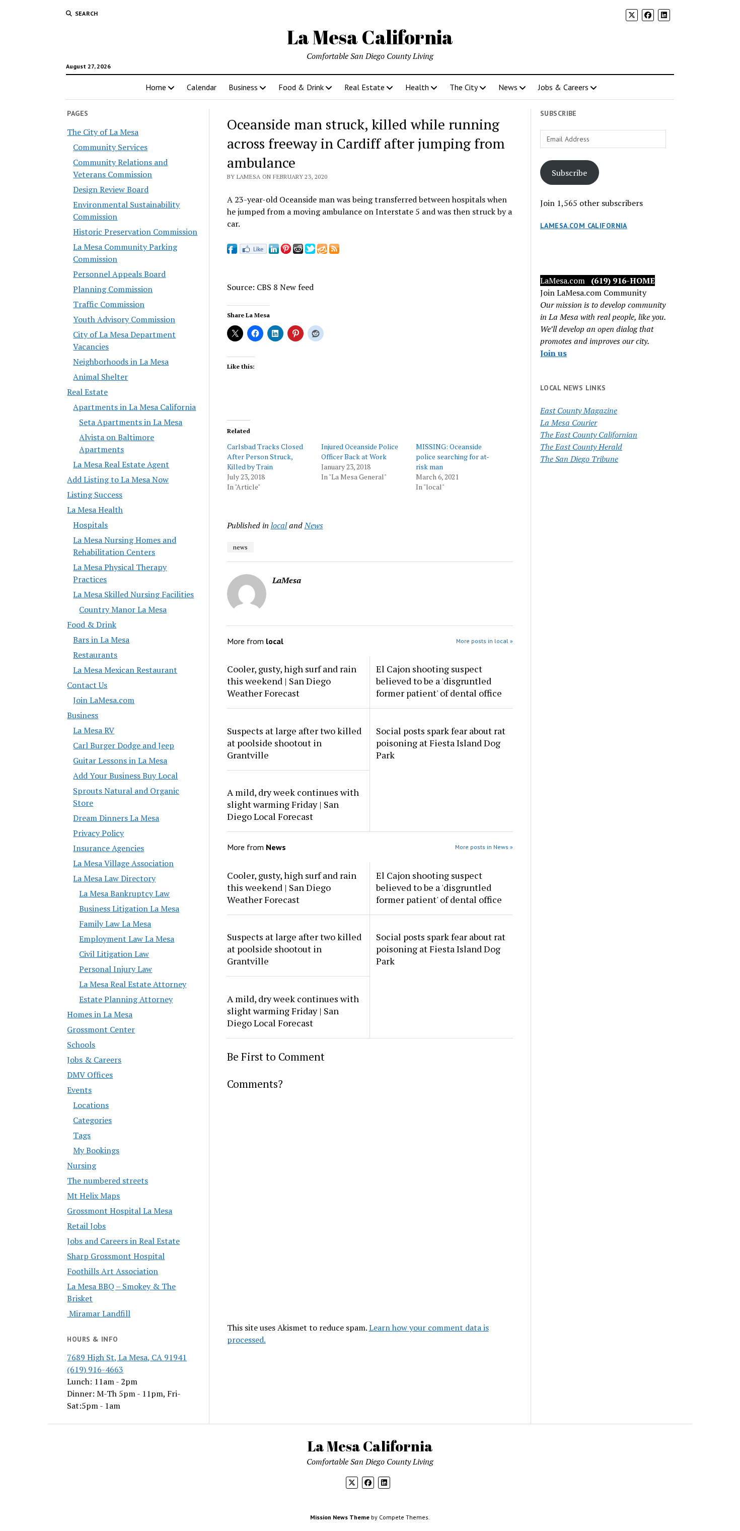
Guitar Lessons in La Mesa (120, 760)
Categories (92, 1120)
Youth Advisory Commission (124, 319)
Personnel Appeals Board (119, 274)
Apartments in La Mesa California (134, 406)
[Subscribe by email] (322, 250)
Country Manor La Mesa (123, 609)
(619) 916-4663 (95, 1369)
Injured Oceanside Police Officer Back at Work (359, 451)
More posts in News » (484, 847)
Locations (91, 1104)
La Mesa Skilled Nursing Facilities (133, 594)
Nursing (81, 1165)
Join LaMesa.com (103, 700)
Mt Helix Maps (93, 1195)
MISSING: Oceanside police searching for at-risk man (452, 456)
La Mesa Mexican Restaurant (125, 669)
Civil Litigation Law (114, 953)
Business (243, 87)
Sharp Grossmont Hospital (116, 1256)
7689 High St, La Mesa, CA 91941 (127, 1357)
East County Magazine (578, 410)
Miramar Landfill (98, 1313)
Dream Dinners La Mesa (116, 817)
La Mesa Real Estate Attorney (132, 984)
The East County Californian (588, 434)
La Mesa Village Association (123, 863)
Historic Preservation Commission (135, 231)
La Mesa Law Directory (114, 878)
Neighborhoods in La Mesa (121, 361)
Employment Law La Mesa (126, 938)
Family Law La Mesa (115, 923)
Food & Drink (301, 87)
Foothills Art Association (112, 1271)
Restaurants (95, 654)
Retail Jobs (86, 1225)
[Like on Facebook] (253, 250)
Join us (553, 353)
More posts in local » (484, 641)
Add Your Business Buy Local (125, 775)
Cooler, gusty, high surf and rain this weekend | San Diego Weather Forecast (291, 681)
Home (155, 87)
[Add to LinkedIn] (274, 250)
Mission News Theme (339, 1517)
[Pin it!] (286, 250)
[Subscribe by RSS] (334, 250)
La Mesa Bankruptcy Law (124, 893)
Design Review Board (111, 189)
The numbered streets (107, 1180)
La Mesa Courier (568, 422)
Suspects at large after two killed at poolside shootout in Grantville (294, 743)
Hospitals (90, 524)
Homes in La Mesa (99, 1014)
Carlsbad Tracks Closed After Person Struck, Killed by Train (265, 456)
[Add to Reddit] (298, 250)
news (240, 547)
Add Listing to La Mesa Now (118, 479)
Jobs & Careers (563, 87)
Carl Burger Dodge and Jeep (123, 745)
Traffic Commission (108, 304)
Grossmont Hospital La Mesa (119, 1210)
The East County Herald (581, 446)
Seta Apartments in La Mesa (130, 422)
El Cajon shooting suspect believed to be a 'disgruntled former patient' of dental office (439, 681)
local (279, 525)
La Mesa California (370, 37)
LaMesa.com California (583, 225)
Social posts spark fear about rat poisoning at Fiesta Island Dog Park (440, 743)
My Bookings (96, 1150)
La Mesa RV (93, 730)
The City (464, 87)
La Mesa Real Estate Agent (121, 464)
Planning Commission (113, 289)
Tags (82, 1135)
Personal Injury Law (115, 969)
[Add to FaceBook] (232, 250)
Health (417, 87)
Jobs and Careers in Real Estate (123, 1240)
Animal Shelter (100, 376)
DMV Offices (90, 1074)
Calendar (201, 87)
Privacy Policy (98, 833)
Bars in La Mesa (101, 639)
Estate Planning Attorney (126, 999)
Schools (81, 1044)
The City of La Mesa (102, 131)
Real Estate (364, 87)
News (507, 87)
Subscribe (569, 172)
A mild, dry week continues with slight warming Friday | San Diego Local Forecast (293, 804)
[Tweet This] (310, 250)
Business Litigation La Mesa (129, 908)
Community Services (110, 147)
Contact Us (87, 684)
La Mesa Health (95, 509)
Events (79, 1089)
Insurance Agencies (108, 848)
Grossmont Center (101, 1029)
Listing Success (94, 494)
